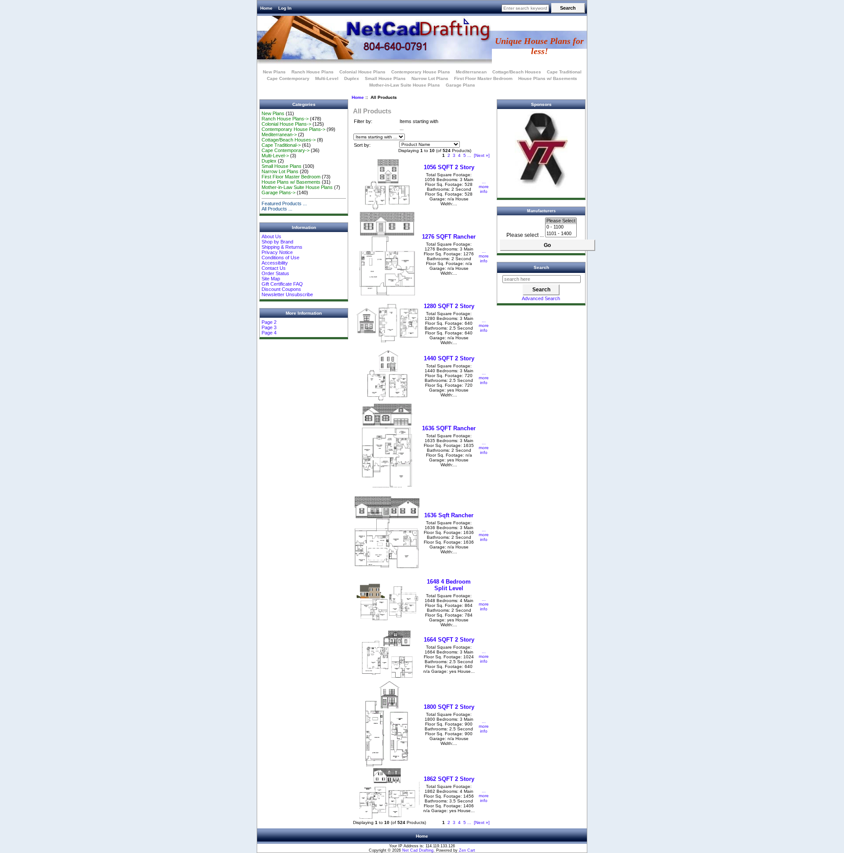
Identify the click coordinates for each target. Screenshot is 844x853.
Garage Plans (460, 85)
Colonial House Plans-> (286, 124)
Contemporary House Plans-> (293, 129)
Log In (284, 8)
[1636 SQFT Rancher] (387, 486)
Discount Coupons (281, 289)
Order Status (275, 273)
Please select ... (525, 235)
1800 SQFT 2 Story (449, 707)
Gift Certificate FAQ (282, 284)
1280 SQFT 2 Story (449, 306)
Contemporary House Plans (420, 71)
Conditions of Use (280, 257)
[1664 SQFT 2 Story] (387, 677)
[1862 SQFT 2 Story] (387, 817)
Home (266, 8)
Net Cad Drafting (417, 850)
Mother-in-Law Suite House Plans (404, 85)
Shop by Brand (277, 241)
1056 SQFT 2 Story (449, 167)
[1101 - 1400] (561, 234)
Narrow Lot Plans (429, 78)
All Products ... (277, 208)
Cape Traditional (564, 71)
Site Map (271, 278)
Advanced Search (541, 298)
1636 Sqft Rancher (448, 515)
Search (541, 267)
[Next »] (482, 155)
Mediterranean (471, 71)
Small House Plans (385, 78)
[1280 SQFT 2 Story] (387, 347)
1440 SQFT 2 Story (449, 358)
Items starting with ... (419, 125)
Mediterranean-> (279, 134)
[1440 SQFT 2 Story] (387, 399)
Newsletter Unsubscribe (287, 294)
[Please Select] (561, 221)
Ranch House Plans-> (285, 118)
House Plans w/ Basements (547, 78)
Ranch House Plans (312, 71)
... (469, 155)
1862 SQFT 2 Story (449, 779)
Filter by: (363, 121)
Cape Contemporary (288, 78)
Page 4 (269, 332)
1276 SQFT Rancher (449, 236)
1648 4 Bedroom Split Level (449, 585)
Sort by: (362, 145)
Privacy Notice (277, 252)
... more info (484, 186)
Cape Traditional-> (281, 145)
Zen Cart (467, 850)
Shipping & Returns (282, 247)
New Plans (274, 71)
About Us (271, 236)
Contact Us (274, 268)
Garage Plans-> (278, 192)
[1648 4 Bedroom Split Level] (387, 625)
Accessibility (275, 262)
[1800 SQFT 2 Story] (387, 764)
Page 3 (269, 327)
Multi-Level (326, 78)
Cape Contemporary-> (285, 150)
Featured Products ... (284, 203)
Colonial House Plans (362, 71)
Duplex (351, 78)
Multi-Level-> (275, 155)
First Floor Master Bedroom (483, 78)
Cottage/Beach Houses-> (289, 139)
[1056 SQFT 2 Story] (387, 208)
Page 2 (269, 322)
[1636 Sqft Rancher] (387, 573)
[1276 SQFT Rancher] (387, 294)
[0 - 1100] (561, 227)
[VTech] (541, 188)
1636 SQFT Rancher (449, 428)
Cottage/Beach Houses (516, 71)
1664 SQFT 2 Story (449, 639)
